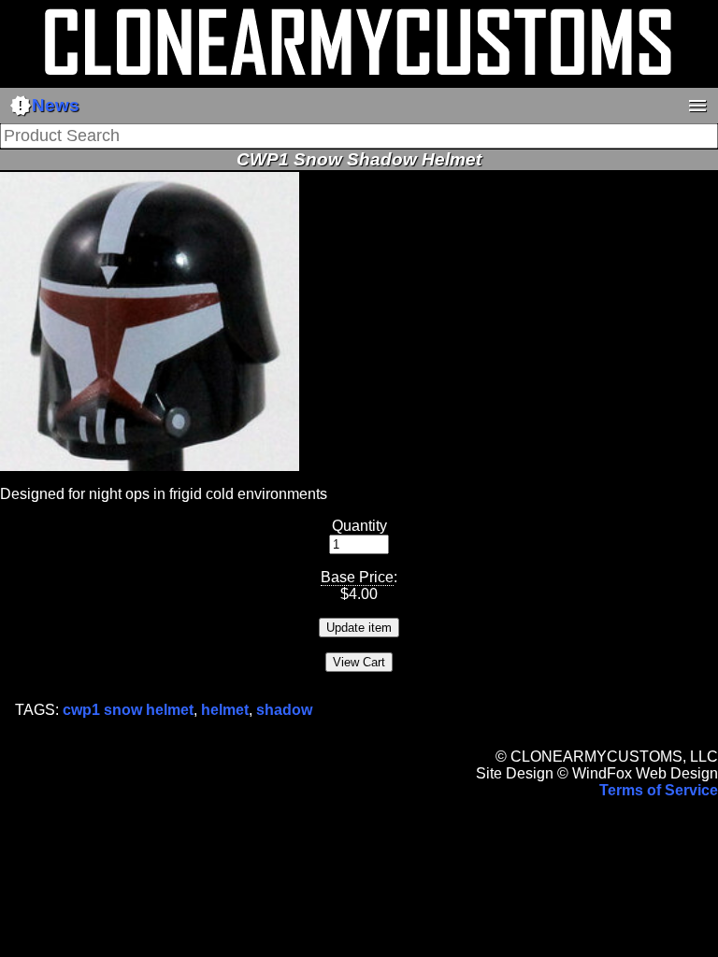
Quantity (359, 526)
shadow (284, 710)
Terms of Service (658, 790)
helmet (225, 710)
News (44, 105)
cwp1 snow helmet (128, 710)
